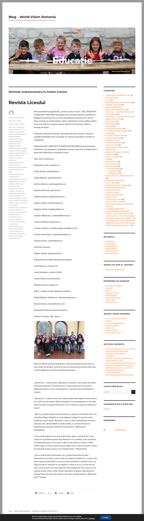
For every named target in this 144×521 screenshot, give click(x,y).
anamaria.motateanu (17, 118)
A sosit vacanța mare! (113, 373)
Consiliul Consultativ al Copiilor (117, 131)
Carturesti (109, 288)
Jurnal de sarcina (113, 169)
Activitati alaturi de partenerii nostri (118, 102)
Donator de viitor (112, 145)
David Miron (110, 242)
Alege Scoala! (110, 121)
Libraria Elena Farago (113, 298)
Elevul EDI (109, 150)
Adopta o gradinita (112, 107)
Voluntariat (110, 197)
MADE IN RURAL (111, 164)
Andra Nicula (18, 129)
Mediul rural (113, 171)
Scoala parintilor (111, 190)
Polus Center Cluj (112, 302)
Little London (110, 300)
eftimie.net (19, 184)
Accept (105, 517)
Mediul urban (114, 173)
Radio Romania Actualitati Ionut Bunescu (15, 217)
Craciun (108, 133)
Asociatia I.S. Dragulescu (114, 286)
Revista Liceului (27, 102)
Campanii (109, 126)
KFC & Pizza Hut (111, 162)
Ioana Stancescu (111, 246)
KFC (18, 186)
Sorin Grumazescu (112, 251)
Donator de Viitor (112, 330)
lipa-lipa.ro (20, 191)
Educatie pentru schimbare (115, 147)
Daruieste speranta (112, 326)
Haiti (107, 159)
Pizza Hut (19, 203)
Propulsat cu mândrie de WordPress (44, 511)
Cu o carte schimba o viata (115, 136)
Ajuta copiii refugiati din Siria (116, 110)
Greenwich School (112, 293)
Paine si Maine (111, 183)
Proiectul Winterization (114, 188)
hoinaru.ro (12, 186)
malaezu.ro (19, 196)
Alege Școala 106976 (113, 119)
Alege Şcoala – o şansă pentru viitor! (119, 117)
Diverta (108, 291)
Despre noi (109, 328)
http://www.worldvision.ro (115, 270)
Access (108, 100)
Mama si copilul (111, 166)
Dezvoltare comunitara (114, 143)
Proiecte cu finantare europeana (117, 185)
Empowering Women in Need (116, 152)
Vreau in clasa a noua (16, 124)
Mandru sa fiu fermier (113, 180)
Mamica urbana (111, 249)
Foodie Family (111, 244)
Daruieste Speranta (112, 138)
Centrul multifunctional (114, 128)
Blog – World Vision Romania (32, 17)
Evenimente (110, 154)
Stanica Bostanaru (112, 253)
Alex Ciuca (12, 127)
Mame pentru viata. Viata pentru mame (119, 176)
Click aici (107, 409)
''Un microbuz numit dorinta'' (116, 319)
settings (92, 519)
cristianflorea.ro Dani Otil (18, 179)
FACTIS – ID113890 (112, 157)
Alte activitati (110, 124)
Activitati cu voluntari (113, 105)
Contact (108, 321)
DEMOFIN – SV (111, 140)
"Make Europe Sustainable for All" (118, 95)
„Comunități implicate (113, 209)
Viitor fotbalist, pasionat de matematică (120, 375)
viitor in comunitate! (113, 195)
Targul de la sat (111, 192)
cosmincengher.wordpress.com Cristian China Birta (18, 169)
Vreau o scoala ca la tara (114, 202)
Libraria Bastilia (111, 295)
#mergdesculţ (111, 98)
